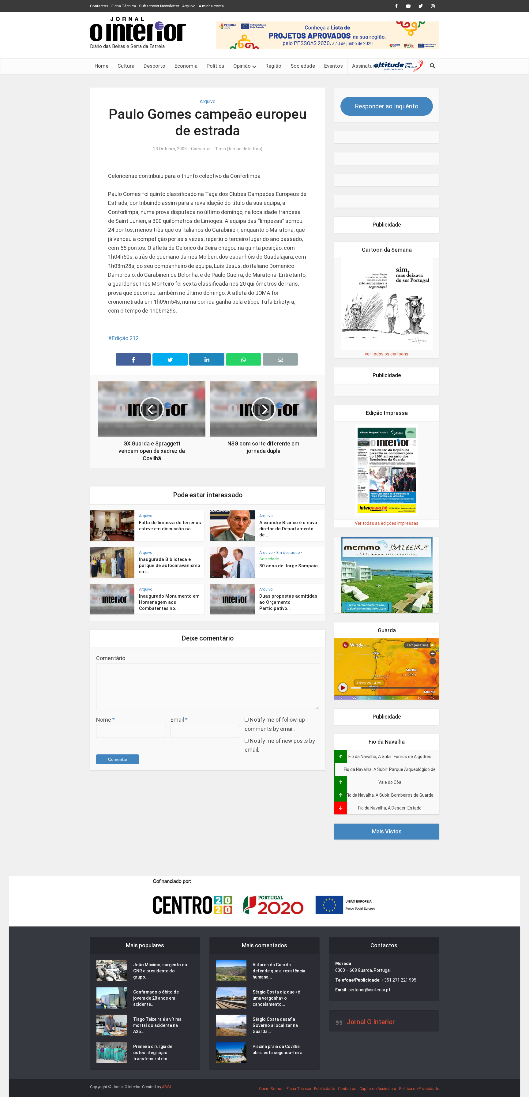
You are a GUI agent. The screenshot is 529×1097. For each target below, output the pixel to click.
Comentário (110, 658)
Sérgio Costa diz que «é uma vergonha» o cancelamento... (276, 998)
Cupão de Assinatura (377, 1088)
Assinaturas (366, 66)
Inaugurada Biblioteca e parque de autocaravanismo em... (169, 566)
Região (273, 66)
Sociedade (303, 66)
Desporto (154, 66)
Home (101, 66)
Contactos (99, 6)
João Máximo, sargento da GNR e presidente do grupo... (160, 970)
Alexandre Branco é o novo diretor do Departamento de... (288, 529)
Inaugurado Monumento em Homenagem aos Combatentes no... (169, 602)
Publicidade (324, 1088)
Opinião (242, 66)
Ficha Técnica (123, 6)
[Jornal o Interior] (138, 29)
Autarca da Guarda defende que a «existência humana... (279, 970)
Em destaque (288, 552)
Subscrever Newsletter (159, 6)
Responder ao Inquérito (386, 106)
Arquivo (189, 6)
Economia (185, 66)
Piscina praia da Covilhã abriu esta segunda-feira (277, 1049)
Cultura (126, 66)
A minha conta (211, 6)
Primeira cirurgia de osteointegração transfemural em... (152, 1052)
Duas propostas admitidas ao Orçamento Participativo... (288, 602)
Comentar (201, 148)
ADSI (166, 1086)
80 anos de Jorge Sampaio (288, 566)
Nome (105, 719)
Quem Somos (271, 1088)
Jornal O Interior (371, 1022)
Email (179, 719)
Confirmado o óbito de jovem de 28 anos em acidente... (156, 998)
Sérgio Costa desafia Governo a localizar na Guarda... (275, 1025)
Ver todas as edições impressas (386, 523)
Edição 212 (125, 338)
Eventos (333, 66)
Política (215, 66)
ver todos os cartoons (386, 353)
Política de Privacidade (419, 1088)
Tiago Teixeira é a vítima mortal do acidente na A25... (157, 1025)
